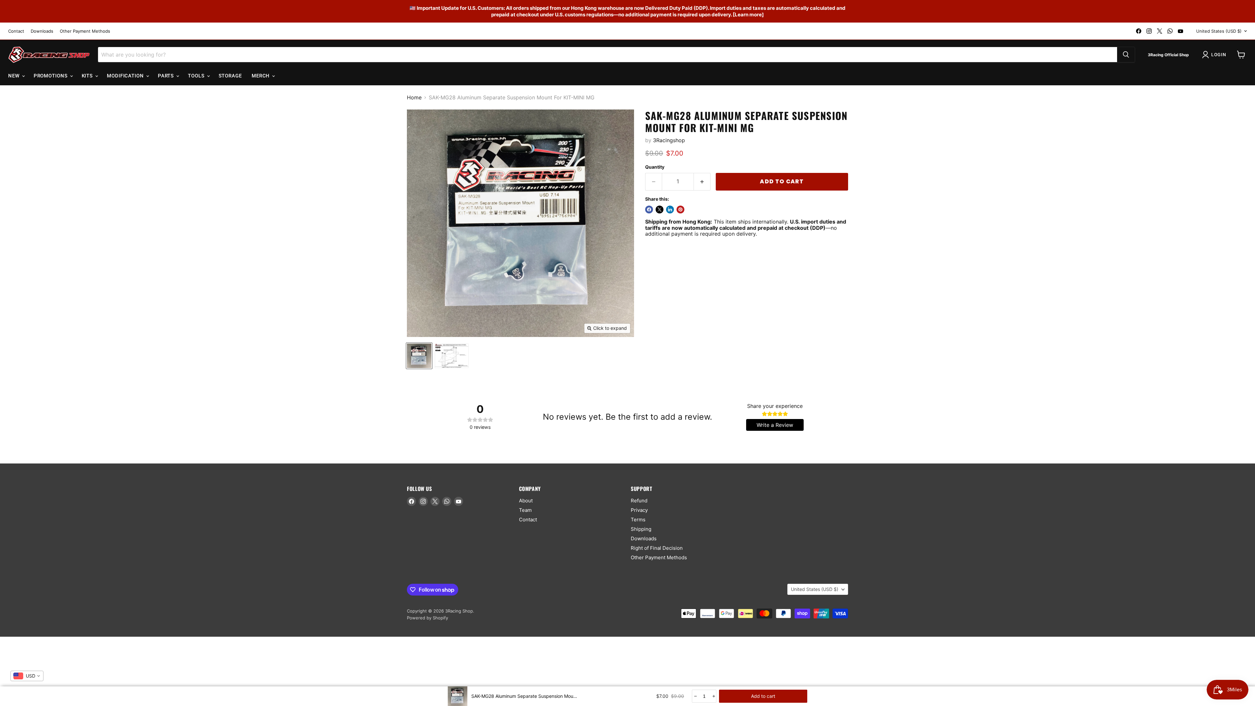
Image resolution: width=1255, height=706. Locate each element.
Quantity (654, 167)
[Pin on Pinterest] (680, 209)
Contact (16, 31)
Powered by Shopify (427, 617)
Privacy (639, 510)
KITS (88, 76)
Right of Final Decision (657, 548)
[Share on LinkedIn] (670, 209)
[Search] (1126, 54)
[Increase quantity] (713, 696)
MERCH (261, 76)
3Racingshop (669, 140)
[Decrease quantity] (695, 696)
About (526, 500)
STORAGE (230, 76)
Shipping (641, 529)
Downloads (42, 31)
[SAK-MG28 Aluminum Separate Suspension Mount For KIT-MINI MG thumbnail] (419, 356)
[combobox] (26, 676)
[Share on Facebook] (649, 209)
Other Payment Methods (85, 31)
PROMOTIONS (51, 76)
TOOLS (197, 76)
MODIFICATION (126, 76)
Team (525, 510)
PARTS (167, 76)
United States (1219, 31)
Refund (639, 500)
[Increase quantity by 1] (702, 182)
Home (414, 97)
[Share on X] (659, 209)
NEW (14, 76)
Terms (638, 519)
